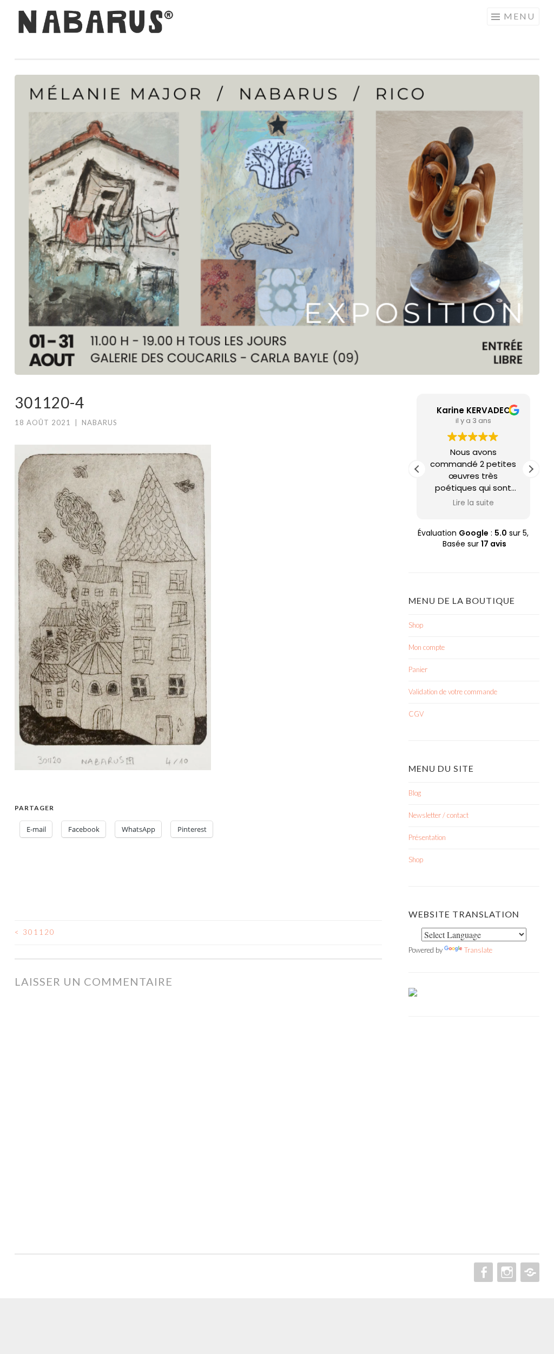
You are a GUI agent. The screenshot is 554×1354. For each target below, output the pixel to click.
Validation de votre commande (452, 691)
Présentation (427, 837)
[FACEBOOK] (482, 1272)
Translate (478, 950)
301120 (35, 932)
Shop (415, 625)
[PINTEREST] (528, 1272)
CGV (416, 713)
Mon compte (426, 647)
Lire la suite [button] (473, 503)
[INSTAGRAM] (505, 1272)
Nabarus (99, 422)
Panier (417, 669)
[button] (531, 469)
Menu (519, 16)
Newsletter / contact (438, 815)
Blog (414, 793)
